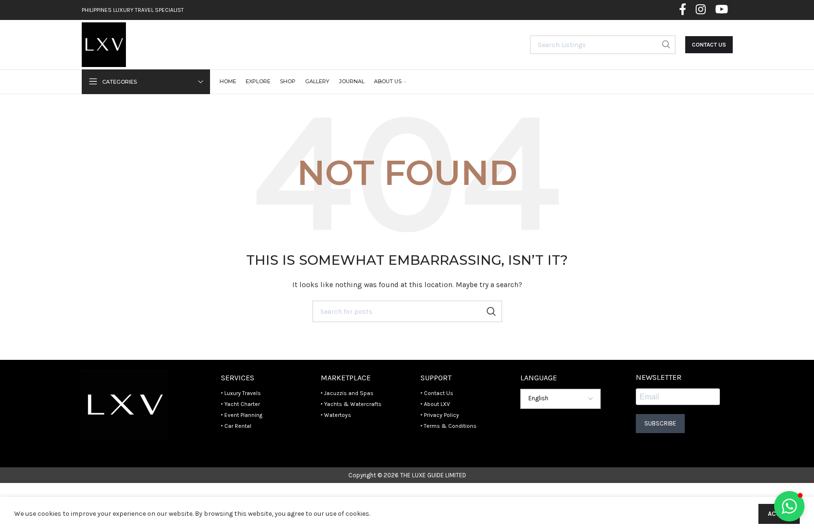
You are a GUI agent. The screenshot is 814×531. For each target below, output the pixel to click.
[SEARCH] (666, 44)
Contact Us (709, 44)
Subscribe (660, 423)
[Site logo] (104, 44)
